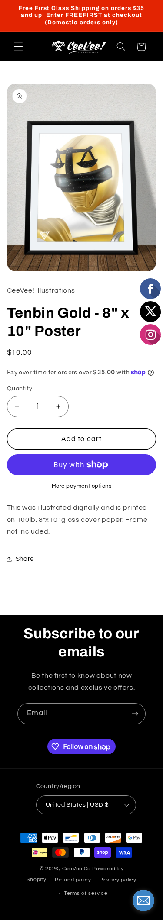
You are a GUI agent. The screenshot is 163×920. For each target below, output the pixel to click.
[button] (18, 47)
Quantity (19, 389)
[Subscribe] (135, 713)
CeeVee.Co (76, 868)
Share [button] (25, 559)
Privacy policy (118, 880)
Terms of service (86, 893)
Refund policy (73, 880)
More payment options (82, 486)
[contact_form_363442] (143, 900)
